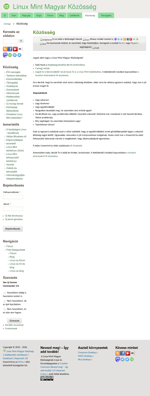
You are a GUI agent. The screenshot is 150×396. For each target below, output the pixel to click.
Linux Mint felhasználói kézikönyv (12, 157)
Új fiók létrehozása (14, 216)
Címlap (7, 24)
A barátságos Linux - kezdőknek (16, 131)
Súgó (38, 15)
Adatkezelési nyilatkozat (13, 98)
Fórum (50, 15)
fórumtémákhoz (77, 65)
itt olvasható (76, 146)
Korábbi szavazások (14, 325)
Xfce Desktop (85, 360)
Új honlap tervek (14, 103)
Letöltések (74, 15)
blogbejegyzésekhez (57, 65)
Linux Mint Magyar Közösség (54, 6)
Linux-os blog (17, 270)
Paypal (135, 43)
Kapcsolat (19, 358)
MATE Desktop (85, 356)
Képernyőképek (14, 140)
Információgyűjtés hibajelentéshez (15, 176)
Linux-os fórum (17, 260)
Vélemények (12, 93)
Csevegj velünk (42, 68)
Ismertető (11, 143)
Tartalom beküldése (16, 75)
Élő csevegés (13, 72)
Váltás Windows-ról (16, 136)
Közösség (90, 15)
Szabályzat (12, 86)
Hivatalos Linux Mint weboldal (14, 115)
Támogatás (106, 15)
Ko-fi (122, 43)
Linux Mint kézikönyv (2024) (15, 148)
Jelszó (7, 204)
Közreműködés (14, 79)
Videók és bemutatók (11, 169)
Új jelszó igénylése (14, 219)
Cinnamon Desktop (88, 352)
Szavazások (12, 89)
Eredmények (11, 328)
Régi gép (26, 15)
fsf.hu (21, 362)
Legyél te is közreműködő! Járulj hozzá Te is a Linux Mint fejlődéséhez (68, 72)
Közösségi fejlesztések (12, 108)
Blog (61, 15)
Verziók (10, 164)
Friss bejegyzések (15, 249)
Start (14, 15)
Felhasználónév (12, 192)
